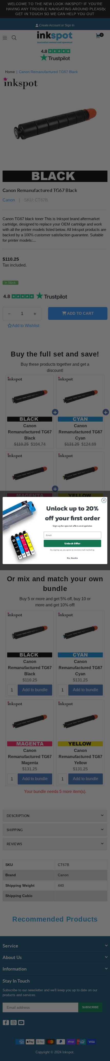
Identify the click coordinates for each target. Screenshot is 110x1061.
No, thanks (72, 557)
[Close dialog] (104, 500)
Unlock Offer (72, 543)
